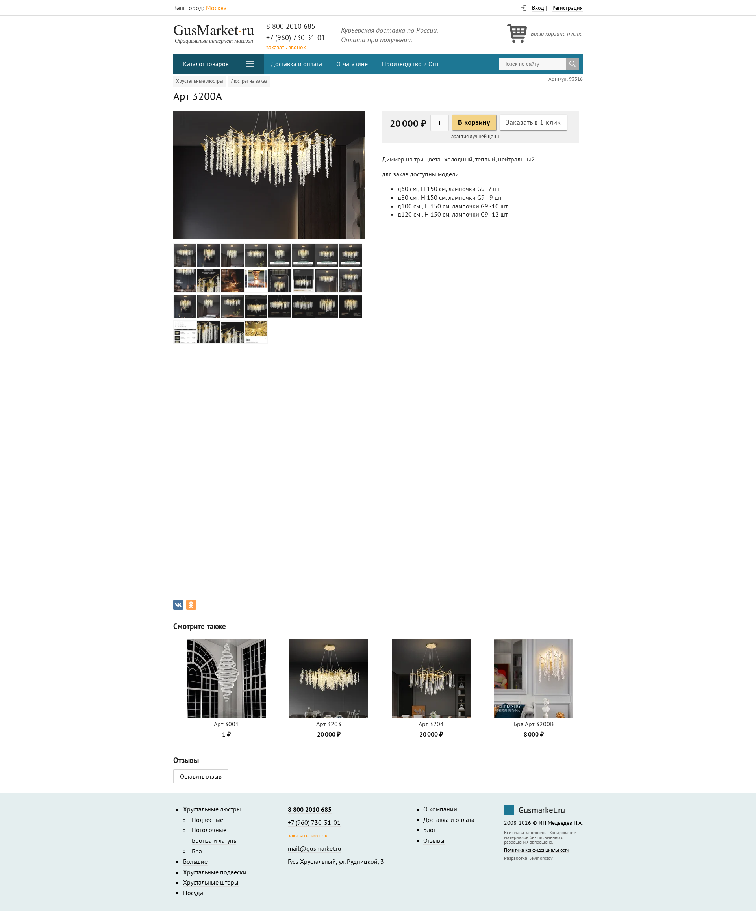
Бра (197, 851)
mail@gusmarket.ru (314, 848)
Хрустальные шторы (211, 882)
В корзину (474, 122)
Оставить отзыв (201, 776)
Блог (429, 830)
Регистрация (567, 7)
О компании (440, 809)
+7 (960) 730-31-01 (295, 37)
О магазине (352, 64)
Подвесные (207, 820)
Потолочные (209, 830)
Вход (538, 7)
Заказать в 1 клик (533, 122)
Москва (216, 8)
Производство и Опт (410, 64)
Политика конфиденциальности (536, 850)
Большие (195, 861)
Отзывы (434, 840)
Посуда (193, 893)
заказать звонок (286, 47)
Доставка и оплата (296, 64)
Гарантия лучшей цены (474, 136)
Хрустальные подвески (214, 872)
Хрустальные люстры (199, 81)
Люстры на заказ (249, 81)
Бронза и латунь (214, 840)
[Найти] (572, 64)
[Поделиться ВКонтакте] (178, 605)
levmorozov (541, 858)
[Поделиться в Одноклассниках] (191, 605)
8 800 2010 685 (290, 26)
